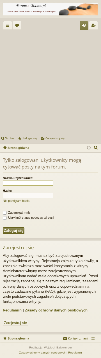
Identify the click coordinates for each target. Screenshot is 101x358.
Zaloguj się (29, 138)
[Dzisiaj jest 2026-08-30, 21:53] (89, 148)
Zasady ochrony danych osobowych (56, 310)
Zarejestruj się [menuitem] (94, 26)
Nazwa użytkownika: (18, 178)
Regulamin (12, 310)
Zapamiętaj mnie (18, 212)
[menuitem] (95, 148)
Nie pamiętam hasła (16, 200)
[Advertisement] (50, 81)
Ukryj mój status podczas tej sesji (30, 217)
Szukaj (9, 138)
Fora (18, 26)
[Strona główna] (50, 9)
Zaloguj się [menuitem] (85, 26)
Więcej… (9, 26)
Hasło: (7, 190)
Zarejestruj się (55, 138)
